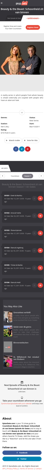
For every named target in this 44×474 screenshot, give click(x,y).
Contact (38, 468)
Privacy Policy (12, 468)
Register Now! (32, 27)
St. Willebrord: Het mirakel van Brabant (26, 358)
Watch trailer (14, 140)
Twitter (23, 459)
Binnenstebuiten (20, 342)
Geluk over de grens (22, 327)
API (3, 468)
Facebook (23, 453)
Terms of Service (26, 468)
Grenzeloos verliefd (21, 312)
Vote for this (32, 140)
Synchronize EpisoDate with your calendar (16, 404)
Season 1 (27, 176)
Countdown (15, 176)
